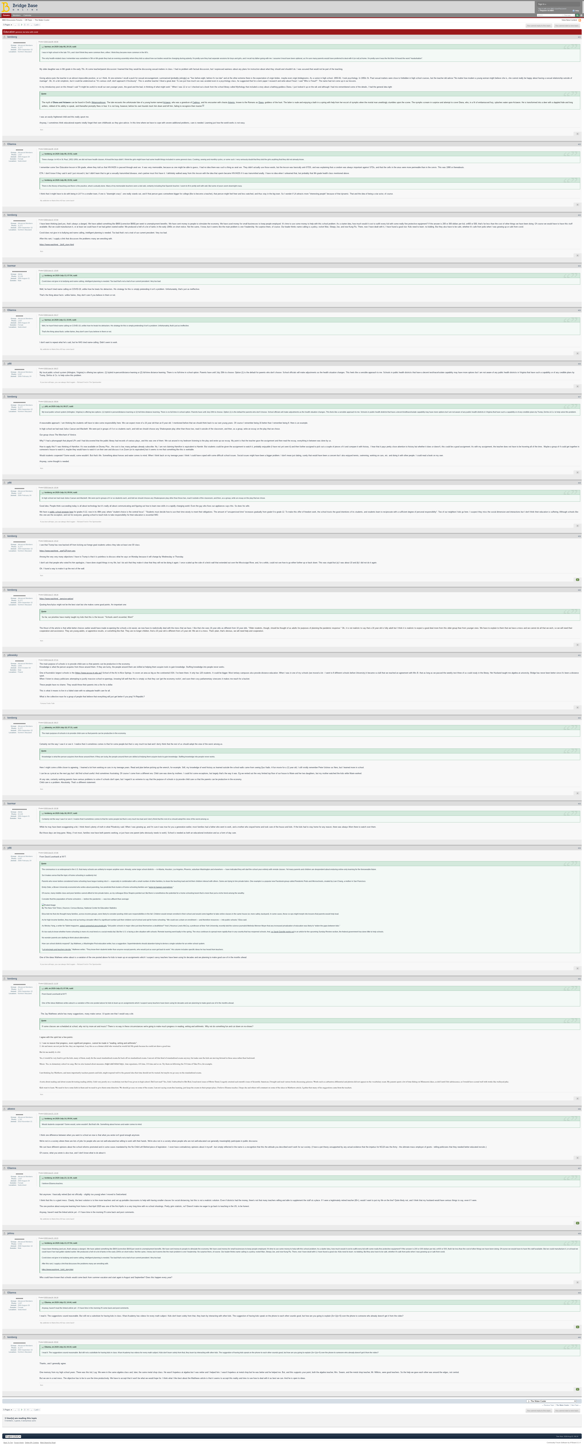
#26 (579, 364)
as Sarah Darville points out (282, 932)
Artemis (231, 102)
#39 (579, 1293)
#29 (579, 536)
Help (577, 11)
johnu (10, 1233)
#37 (579, 1168)
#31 (579, 655)
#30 (579, 590)
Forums (6, 15)
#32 (579, 718)
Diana (261, 102)
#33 (579, 804)
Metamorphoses (99, 102)
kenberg (12, 37)
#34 (579, 848)
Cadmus (196, 102)
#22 (579, 144)
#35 (579, 979)
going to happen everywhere (160, 887)
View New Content (569, 20)
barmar (11, 265)
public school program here (61, 512)
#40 (579, 1337)
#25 (579, 310)
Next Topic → (576, 1405)
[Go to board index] (21, 7)
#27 (579, 397)
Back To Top (8, 1443)
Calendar (27, 15)
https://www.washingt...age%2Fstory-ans (57, 551)
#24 (579, 266)
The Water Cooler (42, 20)
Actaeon (166, 102)
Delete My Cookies (32, 1443)
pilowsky (12, 655)
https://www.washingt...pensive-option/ (56, 599)
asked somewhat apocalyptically (93, 926)
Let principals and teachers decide (56, 949)
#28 (579, 483)
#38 (579, 1233)
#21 (579, 37)
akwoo (11, 1108)
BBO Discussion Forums (12, 20)
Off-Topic (28, 20)
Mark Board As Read (48, 1443)
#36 (579, 1109)
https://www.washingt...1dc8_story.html (57, 244)
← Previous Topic (548, 1405)
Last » (37, 25)
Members (17, 15)
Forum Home (19, 1443)
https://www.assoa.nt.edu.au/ (88, 673)
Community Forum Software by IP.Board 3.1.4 (564, 1443)
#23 (579, 215)
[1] (203, 105)
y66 (9, 363)
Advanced (581, 15)
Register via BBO (547, 10)
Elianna (11, 144)
